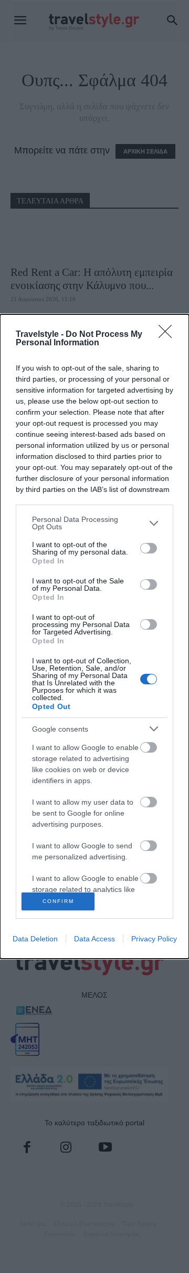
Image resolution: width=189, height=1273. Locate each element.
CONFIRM (58, 901)
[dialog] (94, 636)
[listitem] (94, 523)
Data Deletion (35, 939)
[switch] (148, 548)
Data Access (94, 939)
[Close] (168, 335)
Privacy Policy (154, 939)
